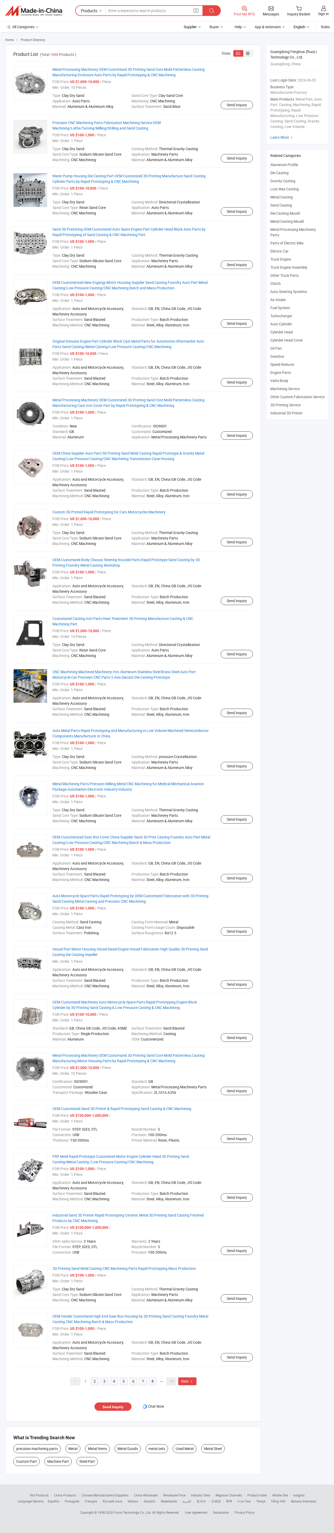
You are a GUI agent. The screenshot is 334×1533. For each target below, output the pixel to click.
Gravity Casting (282, 180)
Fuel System (280, 307)
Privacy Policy (244, 1512)
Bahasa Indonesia (303, 1501)
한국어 (201, 1501)
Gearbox (277, 356)
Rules (325, 26)
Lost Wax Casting (284, 188)
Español (53, 1501)
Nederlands (169, 1501)
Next (187, 1381)
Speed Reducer (282, 364)
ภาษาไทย (244, 1501)
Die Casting (279, 172)
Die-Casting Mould (285, 213)
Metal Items (97, 1448)
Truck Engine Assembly (288, 267)
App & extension (268, 26)
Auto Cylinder (281, 323)
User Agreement (196, 1512)
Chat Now (156, 1406)
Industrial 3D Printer (286, 412)
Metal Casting (281, 197)
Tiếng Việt (278, 1501)
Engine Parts (280, 372)
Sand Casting (281, 205)
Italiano (133, 1501)
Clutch (275, 283)
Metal (72, 1448)
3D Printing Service (285, 404)
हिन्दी (229, 1501)
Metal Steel (213, 1448)
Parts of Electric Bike (286, 242)
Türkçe (260, 1501)
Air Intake (278, 299)
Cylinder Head (281, 332)
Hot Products (39, 1495)
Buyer (214, 26)
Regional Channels (229, 1495)
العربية (186, 1501)
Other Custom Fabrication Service (297, 396)
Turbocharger (281, 315)
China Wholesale (146, 1495)
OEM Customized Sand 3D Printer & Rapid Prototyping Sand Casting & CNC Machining (121, 1108)
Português (72, 1501)
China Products (65, 1495)
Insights (299, 1495)
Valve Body (279, 380)
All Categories (23, 26)
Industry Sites (200, 1495)
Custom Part (26, 1461)
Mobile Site (280, 1495)
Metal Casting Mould (287, 221)
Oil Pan (276, 348)
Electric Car (279, 251)
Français (91, 1501)
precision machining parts (37, 1448)
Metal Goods (127, 1448)
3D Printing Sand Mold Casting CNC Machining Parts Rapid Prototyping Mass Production (124, 1268)
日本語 (216, 1501)
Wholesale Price (174, 1495)
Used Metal (185, 1448)
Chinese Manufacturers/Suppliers (104, 1495)
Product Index (257, 1495)
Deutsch (149, 1501)
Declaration (221, 1512)
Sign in (323, 13)
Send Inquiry (237, 104)
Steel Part (87, 1461)
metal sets (156, 1448)
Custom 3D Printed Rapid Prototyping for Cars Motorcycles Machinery (108, 511)
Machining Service (285, 388)
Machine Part (58, 1461)
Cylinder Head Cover (286, 340)
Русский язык (112, 1501)
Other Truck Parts (284, 275)
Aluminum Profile (284, 164)
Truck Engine (280, 259)
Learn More (282, 137)
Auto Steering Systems (288, 291)
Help (238, 26)
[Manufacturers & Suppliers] (33, 10)
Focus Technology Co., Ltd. (133, 1512)
